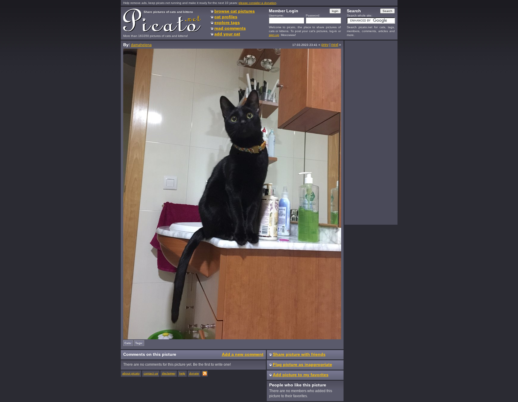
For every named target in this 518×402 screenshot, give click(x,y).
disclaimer (168, 373)
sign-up (274, 35)
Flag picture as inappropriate (302, 364)
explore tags (227, 22)
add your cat (227, 34)
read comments (230, 28)
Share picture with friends (299, 354)
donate (194, 373)
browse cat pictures (234, 11)
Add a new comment (242, 354)
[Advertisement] (371, 132)
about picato (131, 373)
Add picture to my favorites (301, 374)
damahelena (141, 45)
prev (325, 45)
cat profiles (225, 16)
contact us (151, 373)
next (334, 45)
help (182, 373)
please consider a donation (257, 2)
